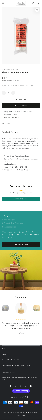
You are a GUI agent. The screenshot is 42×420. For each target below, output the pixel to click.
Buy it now (21, 106)
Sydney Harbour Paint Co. (10, 69)
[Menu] (3, 3)
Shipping (4, 80)
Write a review (21, 199)
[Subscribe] (39, 372)
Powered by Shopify (21, 415)
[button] (33, 3)
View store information (12, 118)
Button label (21, 244)
